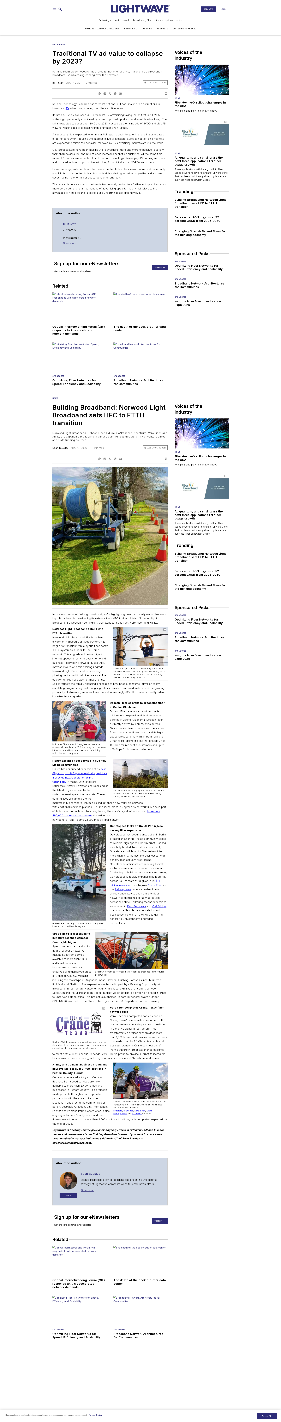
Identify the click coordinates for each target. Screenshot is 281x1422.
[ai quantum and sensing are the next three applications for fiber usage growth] (202, 134)
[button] (54, 9)
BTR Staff (58, 82)
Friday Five (130, 29)
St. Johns (137, 1113)
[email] (120, 93)
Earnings (147, 29)
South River (155, 885)
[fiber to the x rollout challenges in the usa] (202, 80)
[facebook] (99, 93)
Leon (142, 1111)
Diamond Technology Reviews (101, 29)
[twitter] (109, 93)
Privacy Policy (95, 1415)
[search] (60, 9)
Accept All (266, 1416)
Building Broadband (185, 29)
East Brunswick (137, 906)
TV (67, 108)
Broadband (58, 44)
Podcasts (162, 29)
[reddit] (115, 93)
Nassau (123, 1113)
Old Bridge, (159, 906)
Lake (136, 1111)
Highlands (128, 1111)
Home (177, 98)
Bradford (117, 1111)
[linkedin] (104, 93)
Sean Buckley (60, 447)
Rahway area (123, 889)
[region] (140, 1416)
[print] (166, 93)
